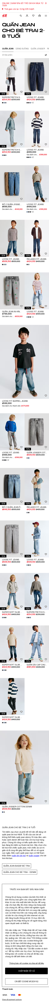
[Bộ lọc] (45, 55)
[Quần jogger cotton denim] (24, 768)
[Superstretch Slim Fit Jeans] (12, 76)
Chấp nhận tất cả (26, 971)
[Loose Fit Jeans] (12, 238)
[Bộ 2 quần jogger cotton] (12, 183)
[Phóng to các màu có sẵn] (4, 102)
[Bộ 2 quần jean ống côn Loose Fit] (12, 486)
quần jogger (34, 855)
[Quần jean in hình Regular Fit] (12, 290)
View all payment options (12, 1000)
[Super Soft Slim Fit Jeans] (12, 591)
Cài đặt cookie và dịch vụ (26, 981)
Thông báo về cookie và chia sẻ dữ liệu (26, 963)
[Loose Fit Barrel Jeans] (24, 362)
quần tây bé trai (19, 855)
